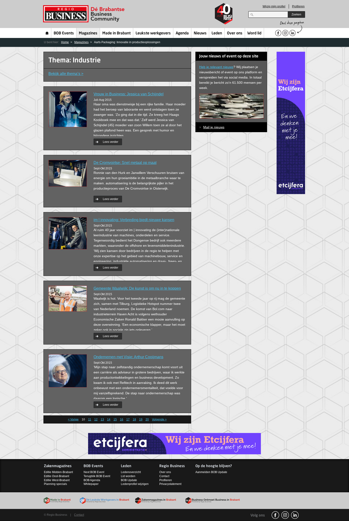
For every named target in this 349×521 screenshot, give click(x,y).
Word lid (254, 33)
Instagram (285, 515)
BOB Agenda (92, 480)
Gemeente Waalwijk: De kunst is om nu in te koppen (137, 288)
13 (102, 419)
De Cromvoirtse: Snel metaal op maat (125, 163)
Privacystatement (170, 484)
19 (140, 419)
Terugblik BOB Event (97, 476)
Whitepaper (91, 484)
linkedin (295, 515)
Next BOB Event (94, 472)
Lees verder (110, 142)
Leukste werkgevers (153, 33)
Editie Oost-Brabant (56, 476)
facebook (275, 515)
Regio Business (84, 14)
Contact (164, 476)
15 (115, 419)
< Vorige (73, 419)
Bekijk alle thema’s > (65, 74)
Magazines (88, 33)
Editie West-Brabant (57, 480)
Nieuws (200, 33)
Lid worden (128, 476)
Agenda (182, 33)
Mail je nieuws (213, 127)
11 (89, 419)
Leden (217, 33)
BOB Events (64, 33)
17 (128, 419)
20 (147, 419)
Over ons (234, 33)
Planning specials (55, 484)
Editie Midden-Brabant (58, 472)
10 (83, 419)
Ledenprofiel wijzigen (135, 484)
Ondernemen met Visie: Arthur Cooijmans (128, 357)
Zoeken (296, 14)
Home (47, 33)
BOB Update (129, 480)
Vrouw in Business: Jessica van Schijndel (129, 94)
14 (108, 419)
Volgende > (159, 419)
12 (96, 419)
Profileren (298, 6)
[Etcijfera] (291, 123)
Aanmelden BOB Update (211, 472)
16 (121, 419)
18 (134, 419)
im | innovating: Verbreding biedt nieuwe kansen (134, 220)
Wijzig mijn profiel (274, 6)
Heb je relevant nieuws (216, 67)
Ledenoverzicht (131, 472)
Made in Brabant (116, 33)
